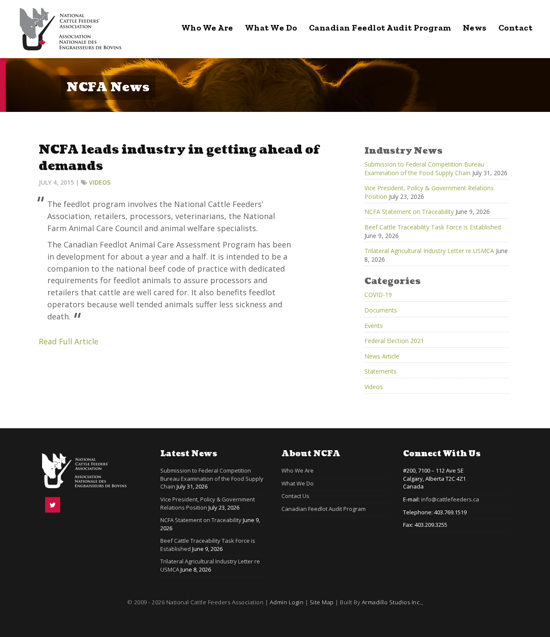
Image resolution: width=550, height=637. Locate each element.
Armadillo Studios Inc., (392, 602)
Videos (99, 182)
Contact (515, 27)
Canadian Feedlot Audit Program (380, 27)
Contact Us (295, 496)
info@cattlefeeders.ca (450, 499)
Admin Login (287, 602)
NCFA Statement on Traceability (409, 211)
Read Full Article (68, 341)
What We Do (271, 27)
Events (373, 326)
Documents (380, 310)
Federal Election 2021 (394, 341)
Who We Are (207, 27)
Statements (380, 371)
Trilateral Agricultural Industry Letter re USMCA (429, 251)
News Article (381, 356)
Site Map (322, 602)
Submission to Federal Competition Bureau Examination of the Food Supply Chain (424, 168)
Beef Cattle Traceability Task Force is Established (432, 227)
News (475, 27)
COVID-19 (378, 295)
